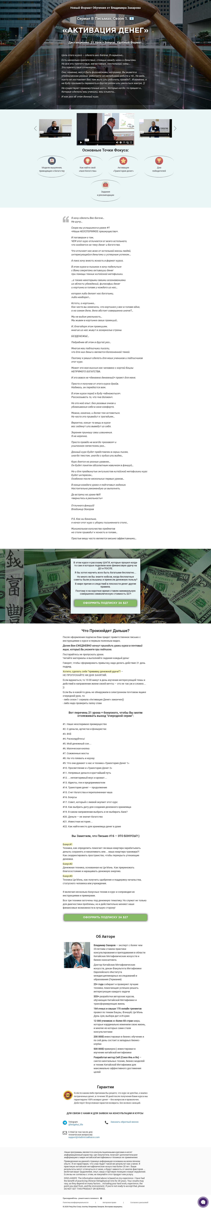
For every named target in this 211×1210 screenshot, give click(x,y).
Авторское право (109, 1202)
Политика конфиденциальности (75, 1202)
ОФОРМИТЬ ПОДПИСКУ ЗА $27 (105, 603)
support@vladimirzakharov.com (84, 1137)
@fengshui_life (75, 1124)
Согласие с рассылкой (139, 1202)
